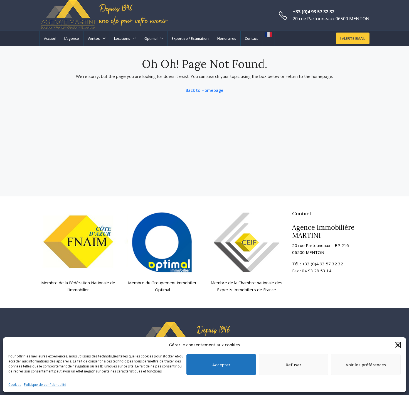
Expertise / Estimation (190, 38)
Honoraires (226, 38)
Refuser (293, 364)
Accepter (221, 364)
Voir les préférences (366, 364)
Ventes (94, 38)
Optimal (150, 38)
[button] (398, 345)
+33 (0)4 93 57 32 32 (313, 12)
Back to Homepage (204, 90)
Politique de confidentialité (45, 384)
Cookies (14, 384)
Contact (251, 38)
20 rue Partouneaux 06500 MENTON (331, 19)
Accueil (50, 38)
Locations (122, 38)
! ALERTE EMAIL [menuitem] (352, 38)
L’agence (71, 38)
